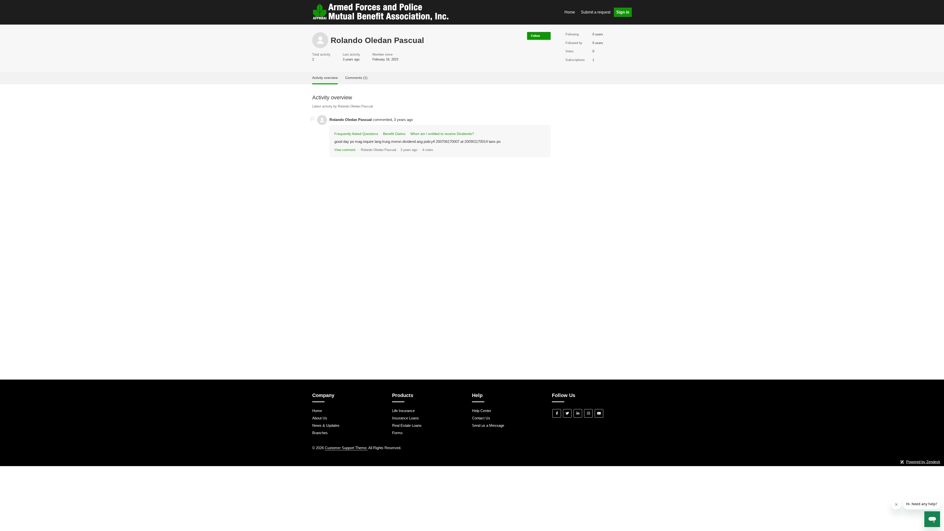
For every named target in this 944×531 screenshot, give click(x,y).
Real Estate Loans (407, 425)
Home (569, 12)
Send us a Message (488, 425)
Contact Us (481, 418)
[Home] (380, 19)
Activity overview (325, 78)
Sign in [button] (622, 12)
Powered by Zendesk (923, 462)
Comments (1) (356, 78)
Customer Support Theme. (346, 448)
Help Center (481, 411)
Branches (320, 433)
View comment (344, 150)
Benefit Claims (394, 134)
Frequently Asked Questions (356, 134)
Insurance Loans (405, 418)
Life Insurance (403, 411)
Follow (535, 36)
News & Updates (325, 425)
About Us (319, 418)
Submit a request (595, 12)
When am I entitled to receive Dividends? (442, 134)
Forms (397, 433)
